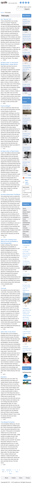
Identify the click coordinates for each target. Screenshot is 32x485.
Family (24, 226)
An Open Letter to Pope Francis (10, 151)
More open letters (27, 182)
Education (25, 221)
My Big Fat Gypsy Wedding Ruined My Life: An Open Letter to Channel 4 (27, 38)
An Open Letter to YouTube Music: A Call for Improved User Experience (27, 253)
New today (28, 177)
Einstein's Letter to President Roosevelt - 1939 (27, 135)
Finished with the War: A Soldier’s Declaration (27, 149)
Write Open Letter (25, 7)
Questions (4, 377)
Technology (26, 235)
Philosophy (26, 231)
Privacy (28, 478)
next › (17, 471)
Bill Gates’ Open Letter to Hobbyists (26, 164)
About (6, 478)
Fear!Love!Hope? (5, 106)
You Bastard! (26, 237)
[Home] (4, 2)
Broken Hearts (26, 212)
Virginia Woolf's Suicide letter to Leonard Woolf (26, 107)
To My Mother (26, 245)
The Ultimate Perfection (8, 422)
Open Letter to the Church (8, 331)
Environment (26, 224)
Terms (20, 478)
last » (10, 473)
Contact (14, 478)
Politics (25, 210)
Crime (24, 219)
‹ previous (8, 470)
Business (25, 213)
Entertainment (26, 222)
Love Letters (26, 229)
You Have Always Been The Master (10, 194)
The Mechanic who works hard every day (26, 263)
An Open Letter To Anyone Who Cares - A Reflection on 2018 (27, 289)
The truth (3, 288)
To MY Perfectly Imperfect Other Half (27, 333)
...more (29, 94)
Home (2, 12)
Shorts (24, 208)
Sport (24, 233)
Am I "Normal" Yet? (6, 19)
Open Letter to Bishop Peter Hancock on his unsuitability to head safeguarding (9, 241)
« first (2, 470)
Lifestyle (25, 228)
